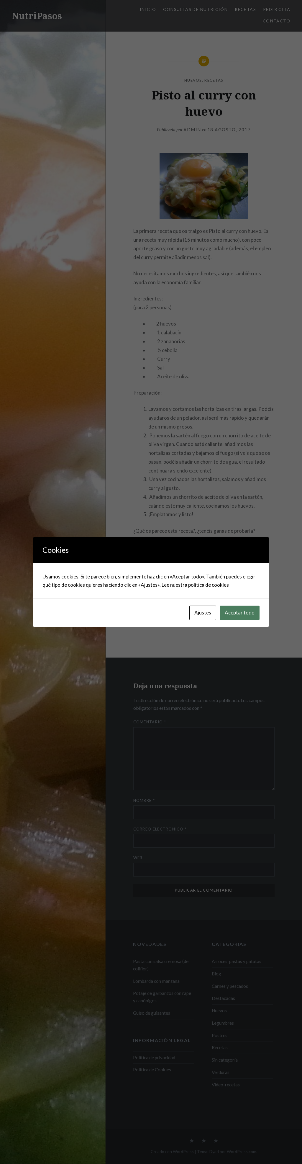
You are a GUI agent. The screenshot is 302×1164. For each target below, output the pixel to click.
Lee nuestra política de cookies (195, 585)
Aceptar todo (240, 612)
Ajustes (202, 612)
